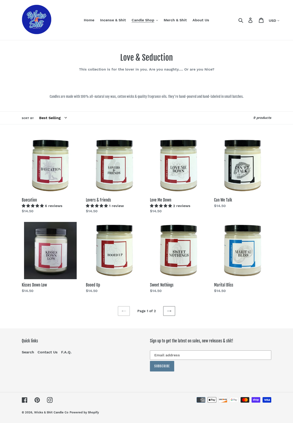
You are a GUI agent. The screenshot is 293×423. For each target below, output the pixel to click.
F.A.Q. (66, 352)
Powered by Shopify (84, 412)
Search (28, 352)
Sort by (28, 118)
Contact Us (48, 352)
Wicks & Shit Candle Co (51, 412)
